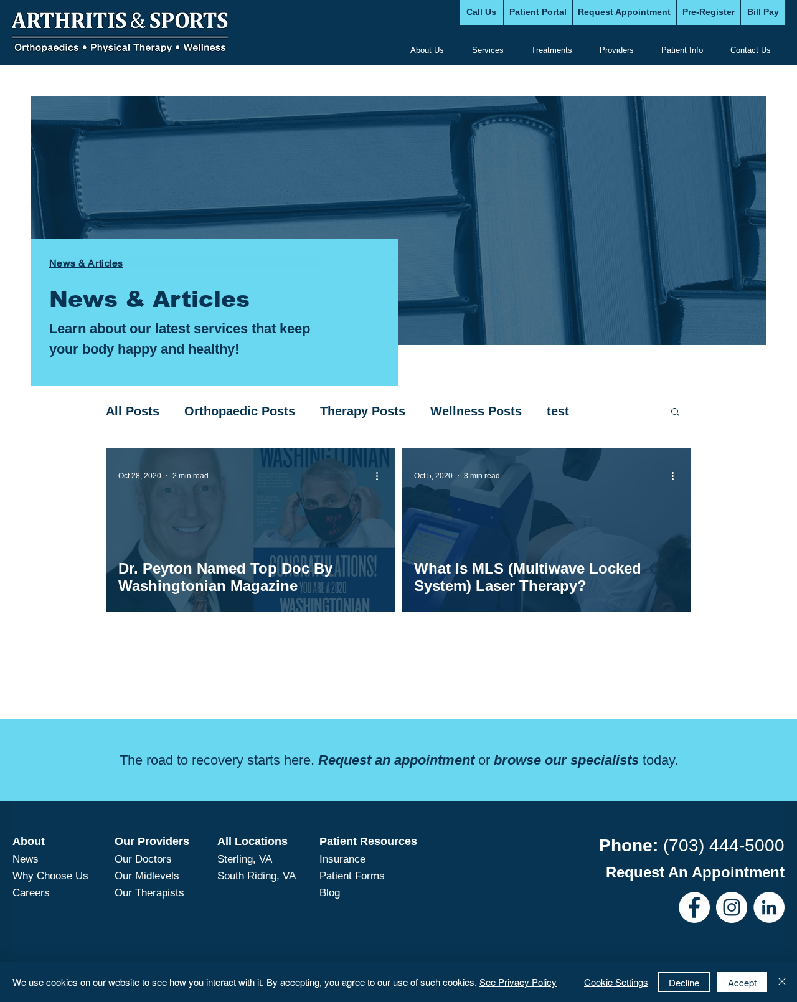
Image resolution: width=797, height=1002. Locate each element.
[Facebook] (694, 907)
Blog (329, 893)
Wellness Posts (476, 411)
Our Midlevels (147, 876)
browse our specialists (566, 760)
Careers (31, 893)
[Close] (782, 982)
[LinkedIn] (769, 907)
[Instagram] (731, 907)
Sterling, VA (244, 859)
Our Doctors (143, 859)
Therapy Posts (362, 411)
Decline (684, 982)
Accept (742, 982)
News (25, 859)
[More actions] (381, 475)
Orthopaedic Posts (239, 411)
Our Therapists (149, 893)
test (558, 411)
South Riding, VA (256, 876)
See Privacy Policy (518, 981)
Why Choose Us (50, 876)
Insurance (342, 859)
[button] (675, 412)
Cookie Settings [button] (616, 981)
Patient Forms (352, 876)
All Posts (132, 411)
